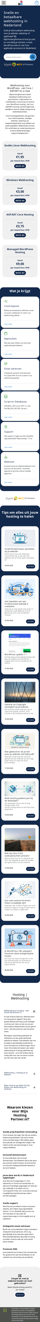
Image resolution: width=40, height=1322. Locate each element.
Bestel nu (20, 166)
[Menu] (3, 3)
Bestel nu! (20, 1295)
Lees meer (8, 324)
